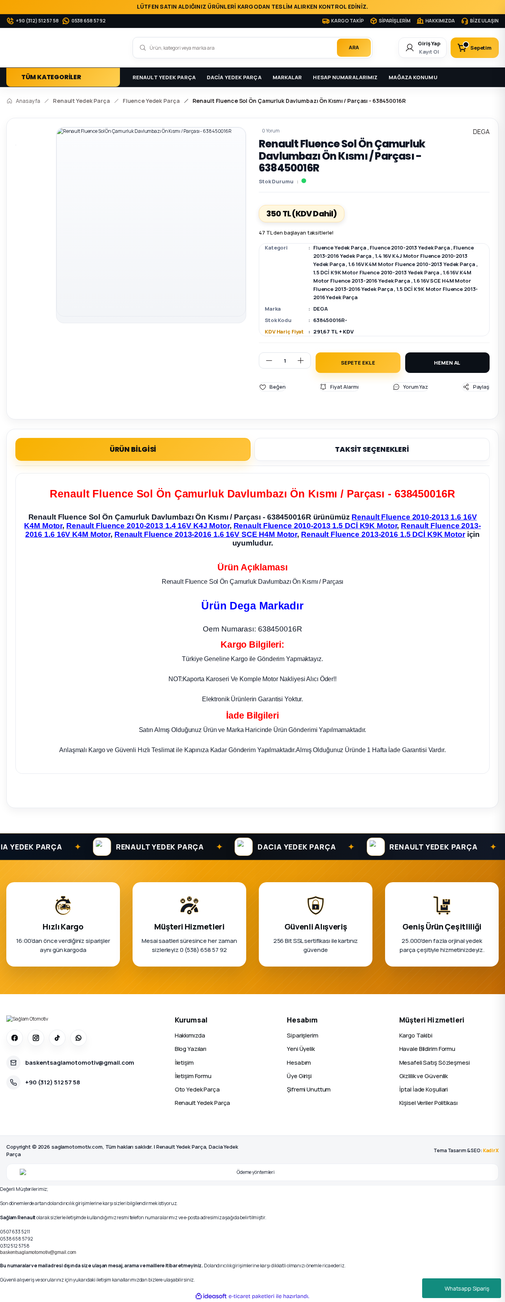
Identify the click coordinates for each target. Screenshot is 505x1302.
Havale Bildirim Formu (427, 1049)
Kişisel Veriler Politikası (428, 1103)
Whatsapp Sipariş (467, 1288)
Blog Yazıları (190, 1049)
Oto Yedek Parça (197, 1089)
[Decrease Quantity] (266, 360)
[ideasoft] (211, 1296)
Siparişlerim (302, 1035)
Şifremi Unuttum (309, 1089)
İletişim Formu (193, 1076)
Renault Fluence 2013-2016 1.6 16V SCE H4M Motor (205, 534)
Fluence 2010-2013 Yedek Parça (410, 247)
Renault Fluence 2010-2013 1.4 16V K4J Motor (148, 526)
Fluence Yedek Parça (339, 247)
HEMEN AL (447, 362)
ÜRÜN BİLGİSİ (133, 449)
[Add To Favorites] (272, 386)
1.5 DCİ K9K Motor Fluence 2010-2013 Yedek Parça (376, 272)
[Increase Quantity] (304, 360)
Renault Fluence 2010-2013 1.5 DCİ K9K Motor (315, 526)
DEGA (320, 308)
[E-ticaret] (251, 1296)
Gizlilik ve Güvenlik (423, 1076)
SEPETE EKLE (358, 362)
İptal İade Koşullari (423, 1089)
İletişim (184, 1062)
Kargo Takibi (416, 1035)
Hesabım (299, 1062)
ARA (354, 47)
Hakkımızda (190, 1035)
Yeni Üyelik (301, 1049)
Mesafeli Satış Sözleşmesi (434, 1062)
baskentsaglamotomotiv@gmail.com (38, 1252)
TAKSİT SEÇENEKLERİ (372, 449)
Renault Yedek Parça (202, 1103)
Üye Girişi (299, 1076)
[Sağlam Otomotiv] (27, 1019)
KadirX (491, 1150)
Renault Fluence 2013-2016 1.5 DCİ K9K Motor (383, 534)
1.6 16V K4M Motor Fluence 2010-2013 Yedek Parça (411, 264)
